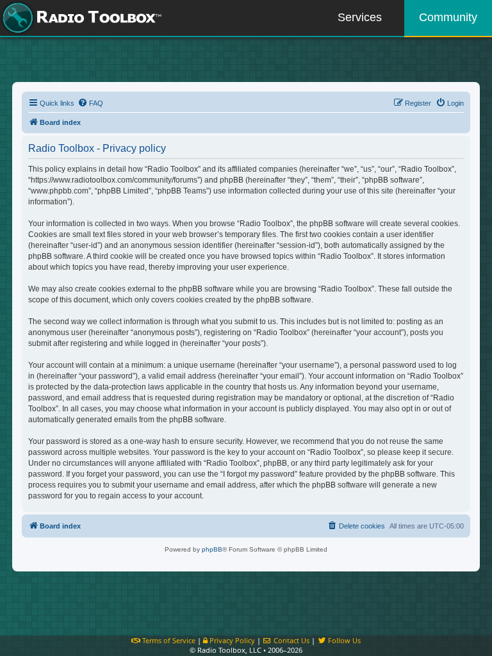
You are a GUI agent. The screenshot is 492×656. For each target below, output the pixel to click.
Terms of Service (167, 640)
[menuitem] (90, 103)
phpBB (212, 549)
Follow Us (343, 640)
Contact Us (290, 640)
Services (360, 17)
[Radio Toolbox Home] (80, 18)
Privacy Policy (231, 640)
